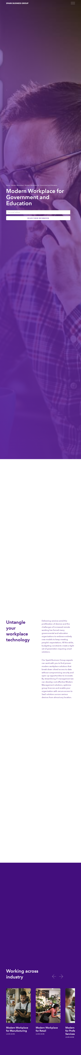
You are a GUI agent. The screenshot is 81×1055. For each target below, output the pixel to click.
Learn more (10, 1034)
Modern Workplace (17, 185)
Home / (8, 185)
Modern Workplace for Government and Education (41, 185)
